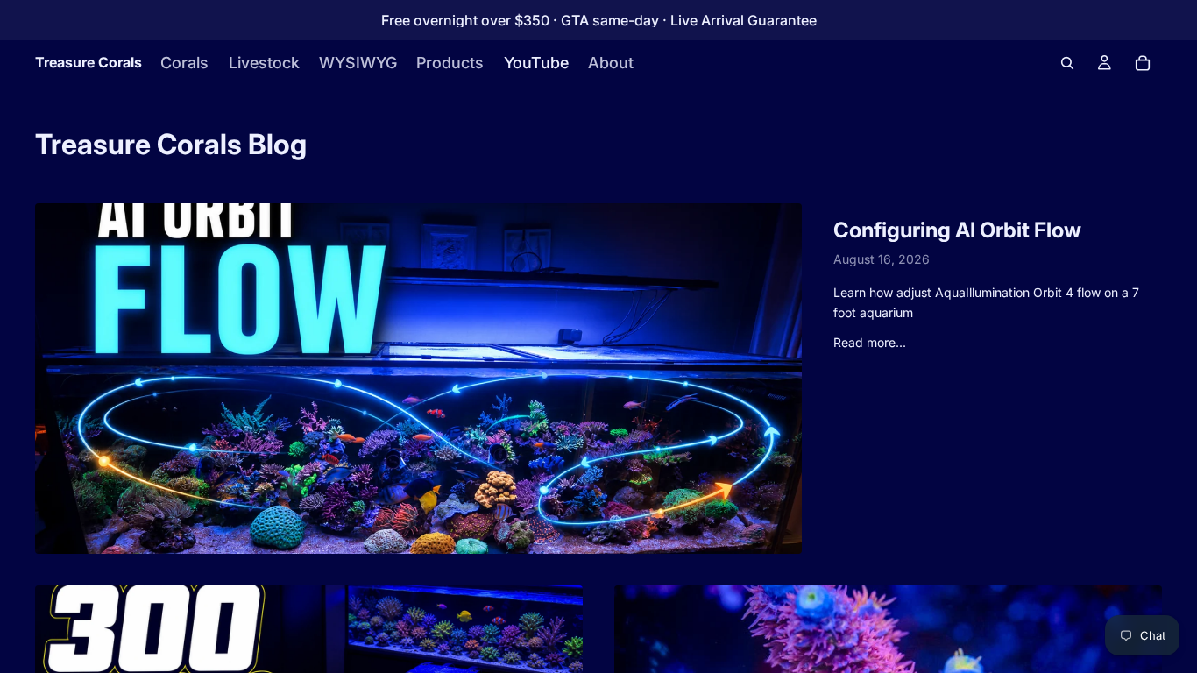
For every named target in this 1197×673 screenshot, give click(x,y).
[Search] (1067, 63)
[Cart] (1142, 63)
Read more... (869, 342)
